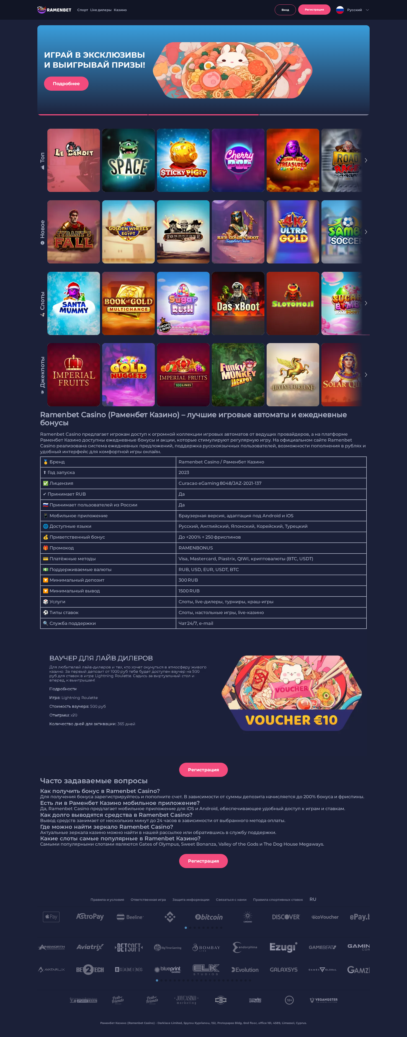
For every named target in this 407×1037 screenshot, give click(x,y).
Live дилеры (101, 10)
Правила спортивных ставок (278, 899)
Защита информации (190, 899)
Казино (120, 10)
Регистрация (203, 769)
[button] (186, 928)
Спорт (82, 10)
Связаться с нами (231, 899)
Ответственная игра (148, 899)
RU (313, 899)
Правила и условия (107, 899)
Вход (285, 10)
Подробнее (66, 83)
